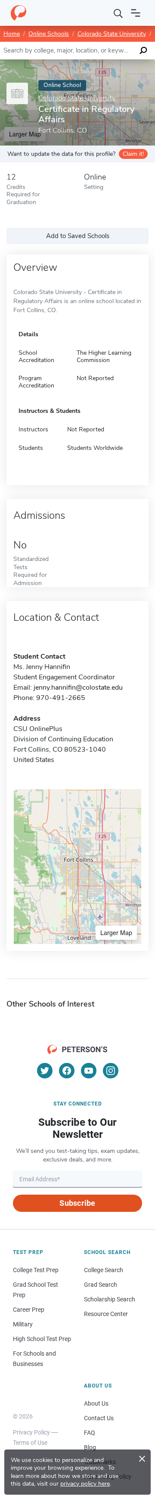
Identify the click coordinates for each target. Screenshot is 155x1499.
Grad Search (100, 1284)
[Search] (118, 13)
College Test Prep (36, 1270)
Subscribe (77, 1203)
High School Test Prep (42, 1338)
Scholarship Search (109, 1299)
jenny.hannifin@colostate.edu (78, 687)
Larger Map (116, 932)
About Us (96, 1403)
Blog (90, 1447)
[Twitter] (45, 1070)
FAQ (89, 1432)
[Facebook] (66, 1070)
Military (23, 1324)
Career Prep (28, 1309)
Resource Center (106, 1313)
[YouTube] (88, 1070)
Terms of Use (30, 1442)
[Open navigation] (135, 13)
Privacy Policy (31, 1432)
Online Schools (48, 34)
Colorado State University (112, 34)
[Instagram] (110, 1070)
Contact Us (99, 1418)
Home (11, 34)
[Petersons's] (18, 13)
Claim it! (133, 154)
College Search (103, 1270)
